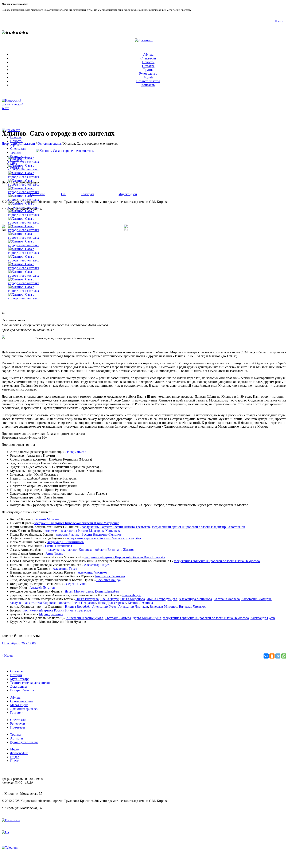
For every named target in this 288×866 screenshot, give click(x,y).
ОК (63, 194)
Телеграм (87, 194)
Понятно (279, 21)
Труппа (148, 69)
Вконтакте (37, 194)
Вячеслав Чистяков (192, 606)
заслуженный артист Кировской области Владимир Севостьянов (198, 527)
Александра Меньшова (195, 599)
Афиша (148, 54)
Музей (148, 77)
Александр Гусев (262, 618)
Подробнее (198, 9)
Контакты (148, 85)
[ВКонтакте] (266, 656)
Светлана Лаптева (227, 599)
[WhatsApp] (283, 656)
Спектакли (148, 58)
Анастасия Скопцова (256, 599)
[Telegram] (277, 656)
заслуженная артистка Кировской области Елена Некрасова (217, 561)
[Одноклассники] (272, 656)
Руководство (148, 73)
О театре (148, 66)
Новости (148, 62)
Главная (16, 137)
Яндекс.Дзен (128, 194)
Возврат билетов (148, 81)
